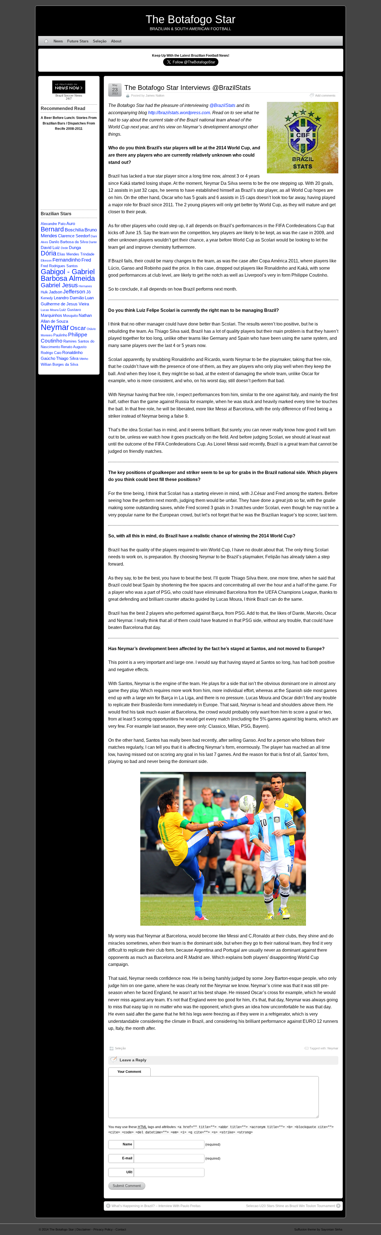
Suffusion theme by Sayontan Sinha (318, 1229)
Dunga (75, 247)
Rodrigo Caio (51, 353)
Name (127, 1144)
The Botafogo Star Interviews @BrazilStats (187, 87)
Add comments (325, 95)
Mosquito (70, 315)
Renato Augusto (73, 347)
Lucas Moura (50, 310)
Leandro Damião (69, 297)
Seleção (100, 41)
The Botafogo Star (190, 19)
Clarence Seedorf (74, 235)
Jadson (55, 291)
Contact (120, 1229)
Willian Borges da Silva (59, 364)
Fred (86, 260)
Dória (48, 253)
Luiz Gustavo (70, 310)
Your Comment (129, 1072)
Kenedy (47, 298)
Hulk (44, 292)
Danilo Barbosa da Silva (68, 242)
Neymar (332, 1048)
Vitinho (83, 358)
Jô (88, 291)
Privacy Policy (103, 1229)
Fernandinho (66, 260)
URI (129, 1172)
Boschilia (74, 230)
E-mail (127, 1158)
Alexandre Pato (53, 224)
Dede (64, 248)
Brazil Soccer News (69, 95)
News (58, 41)
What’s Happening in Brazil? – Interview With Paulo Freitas (156, 1206)
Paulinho (60, 335)
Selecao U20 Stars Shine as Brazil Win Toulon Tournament (290, 1206)
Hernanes (85, 286)
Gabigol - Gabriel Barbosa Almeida (68, 275)
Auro (70, 223)
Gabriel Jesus (59, 285)
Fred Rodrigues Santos (59, 266)
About (116, 41)
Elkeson (46, 260)
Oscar (78, 328)
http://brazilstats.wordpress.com (179, 112)
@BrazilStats (222, 105)
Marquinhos (51, 315)
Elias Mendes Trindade (75, 254)
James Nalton (155, 95)
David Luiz (50, 247)
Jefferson (74, 291)
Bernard (52, 229)
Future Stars (77, 41)
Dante (93, 242)
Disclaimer (83, 1229)
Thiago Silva (67, 358)
